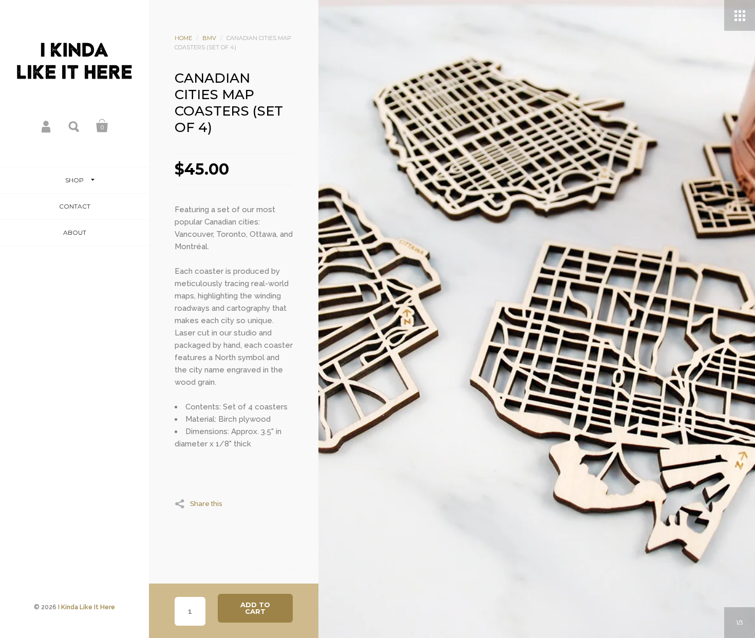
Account (46, 126)
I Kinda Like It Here (86, 607)
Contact (74, 206)
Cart (102, 126)
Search (74, 126)
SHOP (74, 180)
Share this (206, 503)
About (74, 232)
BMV (209, 38)
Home (183, 38)
